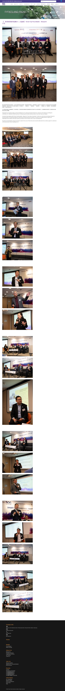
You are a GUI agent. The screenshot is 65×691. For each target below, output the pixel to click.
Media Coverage (9, 647)
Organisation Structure (10, 654)
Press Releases (8, 646)
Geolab (48, 4)
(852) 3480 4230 (8, 633)
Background (8, 651)
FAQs (7, 683)
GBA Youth (43, 4)
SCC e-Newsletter (9, 679)
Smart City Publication (10, 681)
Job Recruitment (9, 665)
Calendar (7, 669)
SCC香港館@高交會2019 (10, 671)
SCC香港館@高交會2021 (10, 674)
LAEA (34, 4)
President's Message (10, 652)
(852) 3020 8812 (8, 636)
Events (21, 4)
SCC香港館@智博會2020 (10, 673)
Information (26, 4)
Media (52, 4)
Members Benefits (9, 662)
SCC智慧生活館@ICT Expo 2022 (11, 675)
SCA (31, 4)
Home (12, 4)
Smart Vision (8, 682)
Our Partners (8, 655)
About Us (15, 4)
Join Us (56, 4)
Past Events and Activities (10, 670)
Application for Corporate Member (12, 664)
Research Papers (9, 680)
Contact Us (8, 656)
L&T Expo (38, 4)
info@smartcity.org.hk (17, 1)
